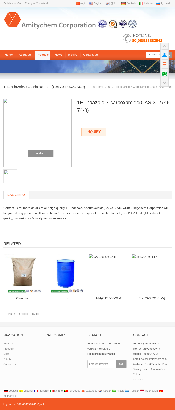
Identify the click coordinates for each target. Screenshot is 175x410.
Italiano (148, 3)
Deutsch (131, 3)
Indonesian (151, 390)
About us (25, 54)
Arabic (120, 390)
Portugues (74, 390)
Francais (43, 390)
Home (9, 54)
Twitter (35, 313)
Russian (134, 390)
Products (43, 54)
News (58, 54)
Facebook (23, 313)
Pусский (165, 3)
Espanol (28, 390)
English (97, 3)
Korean (106, 390)
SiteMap (138, 379)
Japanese (91, 390)
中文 (83, 3)
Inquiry (72, 54)
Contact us (90, 54)
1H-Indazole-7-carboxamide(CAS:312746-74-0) (44, 87)
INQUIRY (94, 132)
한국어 (114, 3)
